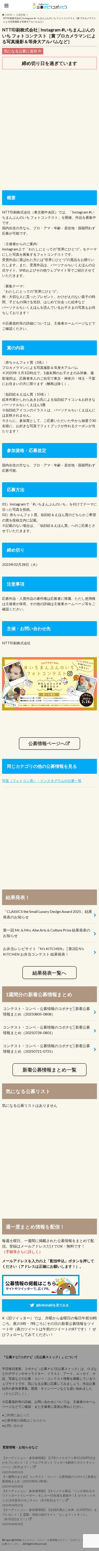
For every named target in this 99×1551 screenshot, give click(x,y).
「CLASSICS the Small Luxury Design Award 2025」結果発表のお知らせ (47, 914)
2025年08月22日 (49, 1465)
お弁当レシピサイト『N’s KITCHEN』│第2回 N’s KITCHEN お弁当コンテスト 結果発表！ (43, 951)
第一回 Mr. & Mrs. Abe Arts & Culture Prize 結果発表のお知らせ (46, 933)
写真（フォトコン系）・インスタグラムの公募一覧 (42, 781)
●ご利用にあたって (16, 1415)
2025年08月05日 (49, 1517)
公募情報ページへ (46, 743)
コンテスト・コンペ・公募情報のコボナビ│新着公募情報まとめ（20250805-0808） (46, 1011)
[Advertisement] (49, 126)
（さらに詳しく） (15, 1393)
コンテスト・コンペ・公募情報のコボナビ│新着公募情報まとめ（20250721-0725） (46, 1048)
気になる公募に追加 (21, 51)
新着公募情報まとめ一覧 (49, 1069)
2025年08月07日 (49, 1498)
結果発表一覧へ (49, 973)
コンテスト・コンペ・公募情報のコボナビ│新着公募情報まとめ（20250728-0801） (46, 1030)
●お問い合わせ (12, 1426)
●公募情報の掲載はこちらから (24, 1420)
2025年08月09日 (49, 1481)
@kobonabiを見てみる (52, 1305)
